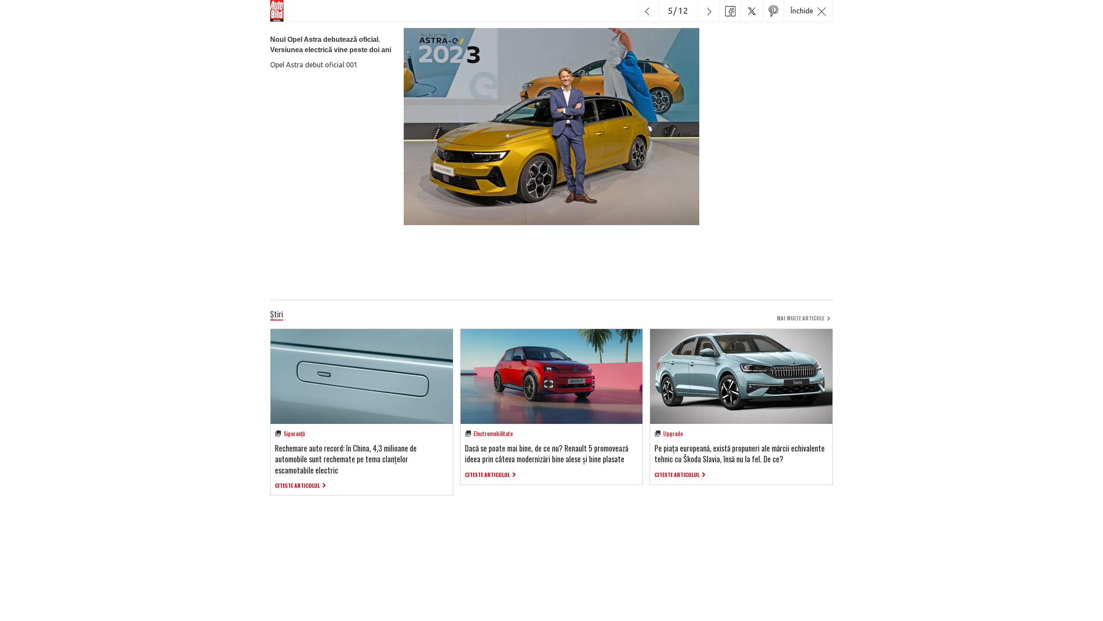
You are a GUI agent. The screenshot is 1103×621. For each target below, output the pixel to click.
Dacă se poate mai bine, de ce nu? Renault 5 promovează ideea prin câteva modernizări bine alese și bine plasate (546, 453)
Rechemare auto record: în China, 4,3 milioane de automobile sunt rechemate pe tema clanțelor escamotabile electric (346, 458)
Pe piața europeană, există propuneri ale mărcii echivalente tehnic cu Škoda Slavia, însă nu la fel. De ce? (739, 453)
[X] (751, 11)
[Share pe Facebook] (730, 11)
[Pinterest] (773, 11)
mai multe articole (800, 318)
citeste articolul (297, 485)
